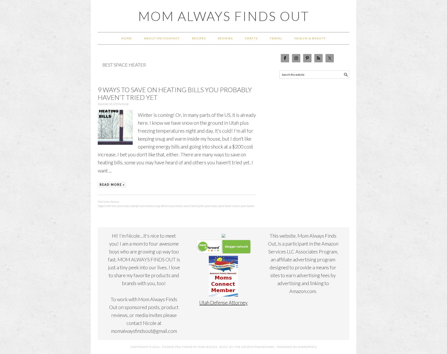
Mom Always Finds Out (223, 16)
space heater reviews (229, 205)
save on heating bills (193, 205)
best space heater (120, 205)
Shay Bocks (207, 347)
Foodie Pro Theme (177, 347)
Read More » (112, 184)
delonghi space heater (141, 205)
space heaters (248, 205)
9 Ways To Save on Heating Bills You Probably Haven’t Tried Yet (175, 93)
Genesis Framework (258, 347)
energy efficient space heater (168, 205)
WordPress (307, 347)
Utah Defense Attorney (223, 302)
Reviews (115, 201)
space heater (211, 205)
